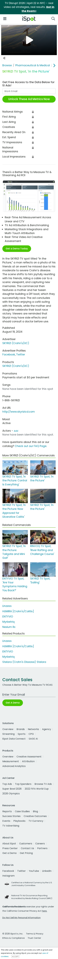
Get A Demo (13, 702)
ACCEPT (15, 956)
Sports (21, 734)
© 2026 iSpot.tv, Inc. (12, 933)
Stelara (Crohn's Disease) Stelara (24, 662)
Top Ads (7, 784)
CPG (31, 734)
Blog (35, 811)
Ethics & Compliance (13, 938)
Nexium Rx (8, 627)
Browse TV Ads (43, 784)
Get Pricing (26, 853)
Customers (25, 843)
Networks (33, 729)
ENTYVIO (7, 616)
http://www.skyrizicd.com (18, 411)
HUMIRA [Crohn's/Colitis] (18, 611)
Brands (21, 729)
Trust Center (34, 938)
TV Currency (36, 821)
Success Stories (11, 816)
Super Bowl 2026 (12, 788)
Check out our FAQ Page (30, 446)
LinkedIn (46, 871)
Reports (7, 811)
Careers (40, 843)
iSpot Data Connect (14, 738)
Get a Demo (9, 853)
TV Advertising (10, 825)
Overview (7, 729)
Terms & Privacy (34, 933)
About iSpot (9, 843)
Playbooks (19, 821)
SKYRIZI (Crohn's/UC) (15, 343)
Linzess (7, 606)
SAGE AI (33, 738)
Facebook (8, 354)
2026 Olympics (11, 793)
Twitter (20, 354)
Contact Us (27, 848)
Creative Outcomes (35, 816)
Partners (42, 848)
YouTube (34, 871)
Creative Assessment (29, 756)
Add (16, 430)
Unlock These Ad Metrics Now (29, 99)
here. (44, 910)
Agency (46, 729)
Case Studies (22, 811)
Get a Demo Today (17, 248)
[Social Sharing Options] (4, 58)
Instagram (8, 875)
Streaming (8, 734)
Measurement (10, 761)
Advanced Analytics (14, 766)
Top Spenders (23, 784)
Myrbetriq (8, 622)
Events (6, 821)
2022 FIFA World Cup (37, 788)
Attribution (28, 761)
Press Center (10, 848)
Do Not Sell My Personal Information (21, 917)
